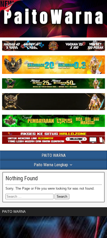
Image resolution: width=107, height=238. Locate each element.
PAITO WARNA (54, 155)
